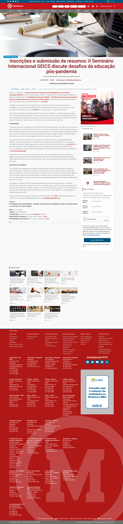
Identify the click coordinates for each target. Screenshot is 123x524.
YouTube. (45, 101)
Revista (67, 6)
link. (56, 196)
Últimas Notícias (87, 128)
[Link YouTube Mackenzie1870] (13, 1)
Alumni (54, 6)
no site (35, 110)
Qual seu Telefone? (86, 212)
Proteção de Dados (94, 235)
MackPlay (61, 6)
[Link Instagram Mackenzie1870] (18, 1)
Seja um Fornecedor (106, 518)
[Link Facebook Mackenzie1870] (8, 1)
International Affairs (106, 6)
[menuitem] (35, 1)
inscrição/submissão (18, 151)
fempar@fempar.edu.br (34, 498)
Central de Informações (46, 518)
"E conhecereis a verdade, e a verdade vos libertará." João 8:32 (95, 522)
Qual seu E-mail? (85, 206)
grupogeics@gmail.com (51, 198)
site (45, 216)
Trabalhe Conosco (91, 518)
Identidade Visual (77, 518)
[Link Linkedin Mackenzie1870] (16, 1)
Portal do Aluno (82, 6)
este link (70, 144)
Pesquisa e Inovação (10, 56)
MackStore (74, 6)
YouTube (36, 214)
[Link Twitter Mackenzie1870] (11, 1)
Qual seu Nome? (85, 201)
